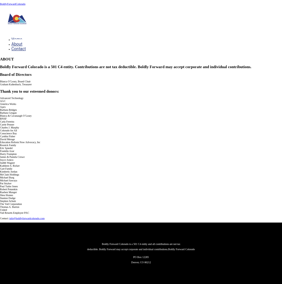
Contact (18, 48)
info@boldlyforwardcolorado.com (27, 218)
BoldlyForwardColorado (12, 4)
